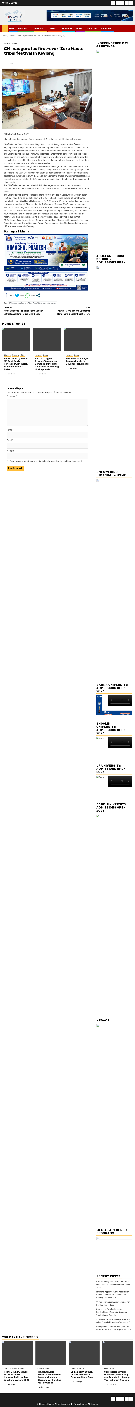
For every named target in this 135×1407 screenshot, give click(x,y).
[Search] (131, 28)
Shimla (14, 43)
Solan (114, 1368)
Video (79, 28)
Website (10, 451)
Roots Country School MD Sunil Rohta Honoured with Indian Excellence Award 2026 (16, 364)
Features (67, 28)
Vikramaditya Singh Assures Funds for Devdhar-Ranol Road (77, 361)
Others (52, 28)
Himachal (23, 28)
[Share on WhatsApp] (30, 295)
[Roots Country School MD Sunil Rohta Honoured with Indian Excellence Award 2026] (16, 339)
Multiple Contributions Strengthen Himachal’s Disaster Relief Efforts (73, 310)
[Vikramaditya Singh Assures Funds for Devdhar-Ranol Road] (78, 339)
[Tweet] (19, 295)
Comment (12, 396)
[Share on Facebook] (9, 295)
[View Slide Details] (114, 1249)
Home (11, 28)
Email (10, 440)
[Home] (5, 28)
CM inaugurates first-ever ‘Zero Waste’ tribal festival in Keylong (32, 303)
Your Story (91, 28)
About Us (106, 28)
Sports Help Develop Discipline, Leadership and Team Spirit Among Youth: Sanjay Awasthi (111, 1312)
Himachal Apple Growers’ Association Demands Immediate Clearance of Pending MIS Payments (47, 364)
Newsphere (79, 1404)
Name (10, 430)
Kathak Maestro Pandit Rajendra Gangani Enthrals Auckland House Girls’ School (24, 310)
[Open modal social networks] (38, 295)
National (39, 28)
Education (7, 355)
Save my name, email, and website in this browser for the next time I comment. (46, 461)
